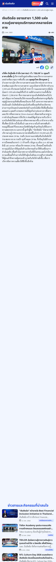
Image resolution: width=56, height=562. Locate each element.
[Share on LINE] (47, 67)
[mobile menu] (52, 3)
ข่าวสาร (12, 10)
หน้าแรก (5, 10)
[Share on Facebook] (42, 67)
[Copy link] (52, 67)
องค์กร (19, 10)
